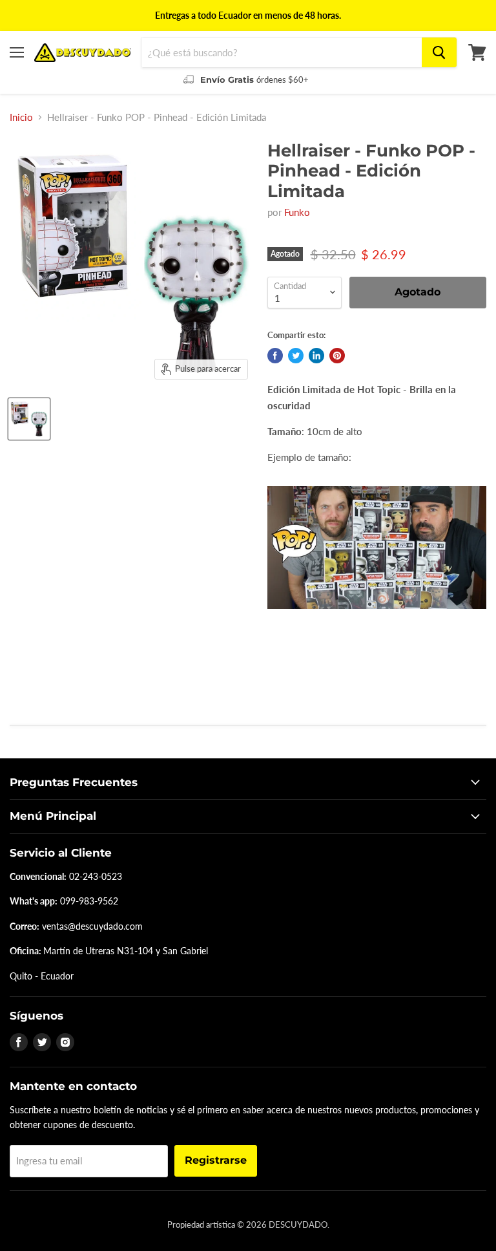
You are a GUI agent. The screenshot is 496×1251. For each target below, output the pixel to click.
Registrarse (216, 1160)
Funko (297, 212)
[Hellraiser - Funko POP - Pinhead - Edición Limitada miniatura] (29, 419)
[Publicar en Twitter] (296, 355)
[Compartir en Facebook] (275, 355)
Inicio (21, 117)
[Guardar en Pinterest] (337, 355)
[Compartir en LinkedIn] (316, 355)
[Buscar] (439, 52)
